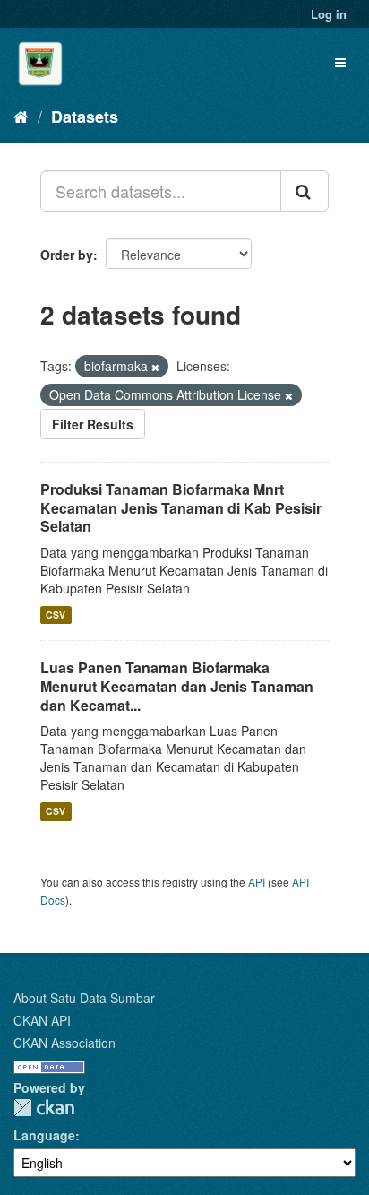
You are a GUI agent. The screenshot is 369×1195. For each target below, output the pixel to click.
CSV (55, 614)
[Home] (21, 115)
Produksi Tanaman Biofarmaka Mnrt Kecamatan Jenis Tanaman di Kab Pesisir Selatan (181, 508)
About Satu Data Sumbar (84, 998)
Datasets (84, 116)
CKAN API (42, 1020)
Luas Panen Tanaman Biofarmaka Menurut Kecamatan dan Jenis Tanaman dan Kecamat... (176, 686)
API (256, 881)
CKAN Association (64, 1043)
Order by (66, 255)
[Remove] (155, 366)
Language (44, 1135)
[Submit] (304, 191)
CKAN (43, 1107)
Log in (329, 13)
